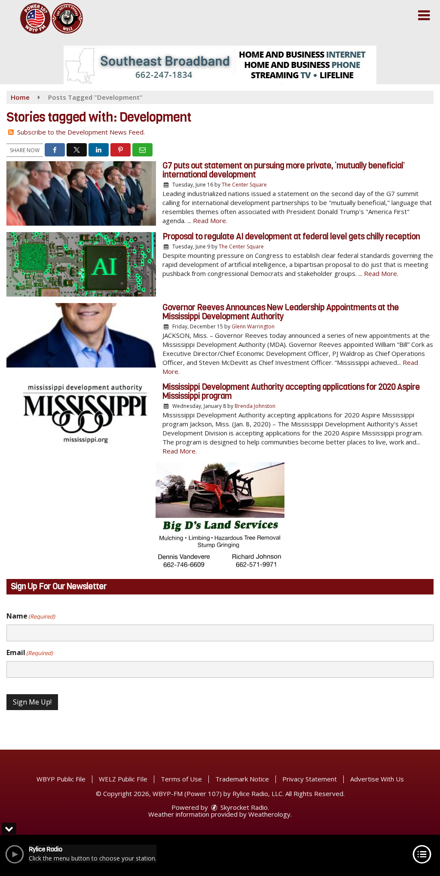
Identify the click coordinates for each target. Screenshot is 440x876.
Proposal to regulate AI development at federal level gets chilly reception (291, 236)
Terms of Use (181, 779)
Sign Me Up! (32, 702)
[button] (424, 15)
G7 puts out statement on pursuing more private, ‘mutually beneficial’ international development (283, 170)
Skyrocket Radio (243, 807)
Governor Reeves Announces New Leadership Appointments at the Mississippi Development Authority (280, 312)
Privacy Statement (309, 779)
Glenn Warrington (253, 326)
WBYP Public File (61, 779)
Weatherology (269, 814)
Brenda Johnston (255, 406)
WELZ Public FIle (123, 779)
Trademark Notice (242, 779)
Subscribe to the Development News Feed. (81, 132)
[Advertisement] (220, 65)
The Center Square (244, 184)
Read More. (210, 220)
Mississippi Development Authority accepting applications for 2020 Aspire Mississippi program (291, 391)
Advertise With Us (377, 779)
